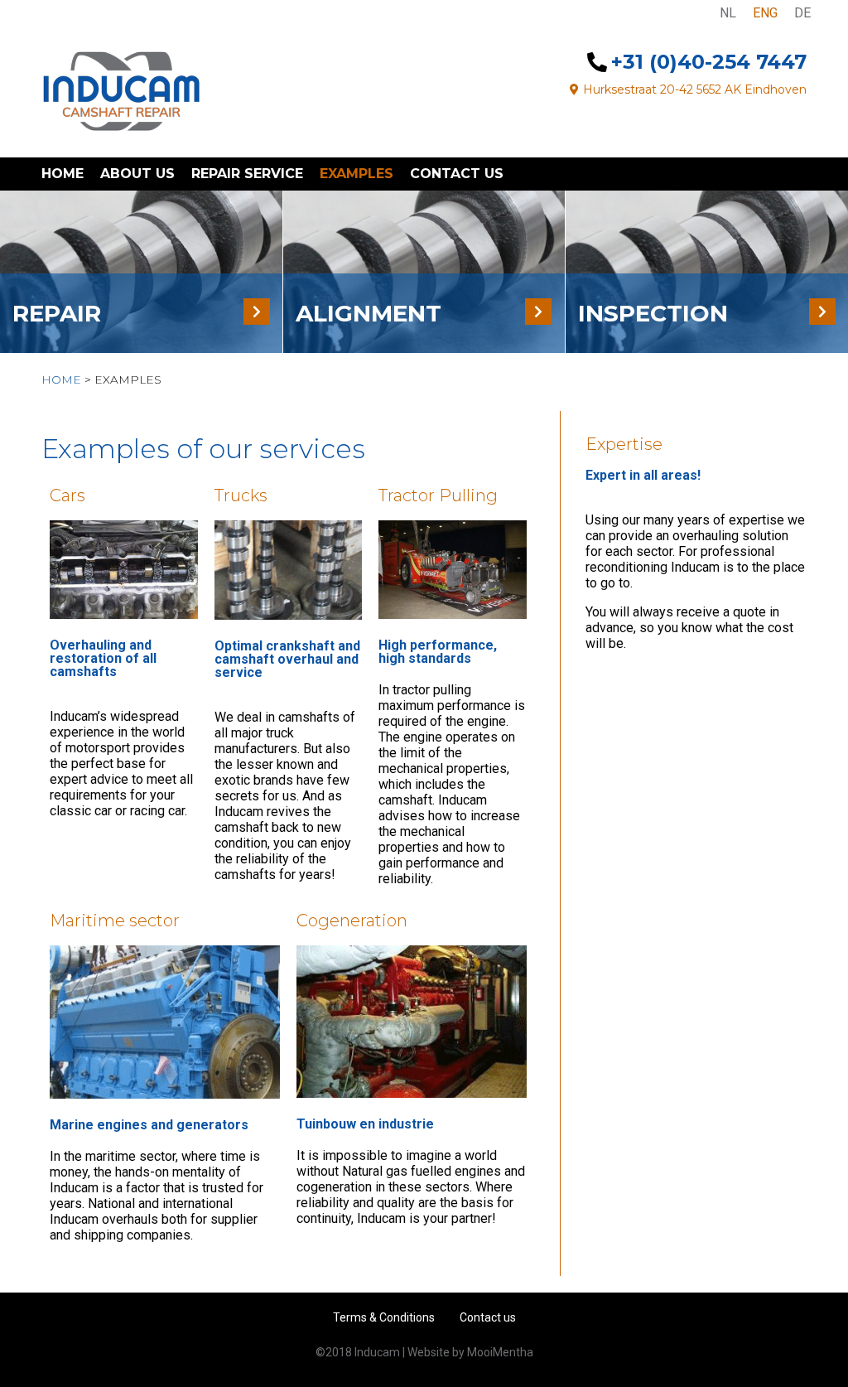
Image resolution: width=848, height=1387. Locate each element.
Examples (356, 173)
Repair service (247, 173)
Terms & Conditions (384, 1317)
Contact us (457, 173)
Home (62, 173)
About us (137, 173)
